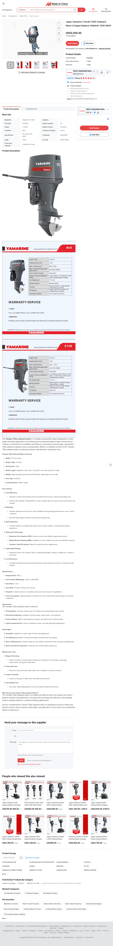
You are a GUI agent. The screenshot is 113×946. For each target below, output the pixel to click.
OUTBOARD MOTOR (9, 862)
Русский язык (49, 930)
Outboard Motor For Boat (32, 909)
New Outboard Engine (11, 909)
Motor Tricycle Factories (31, 904)
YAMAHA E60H (61, 870)
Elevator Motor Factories (52, 904)
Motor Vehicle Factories (73, 904)
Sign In (69, 99)
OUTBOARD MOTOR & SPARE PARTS (41, 862)
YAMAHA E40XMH (90, 870)
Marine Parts (23, 16)
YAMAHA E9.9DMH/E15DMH (12, 870)
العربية (81, 930)
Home (4, 16)
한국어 (87, 930)
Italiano (58, 930)
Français (40, 930)
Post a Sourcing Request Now (29, 764)
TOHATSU (87, 862)
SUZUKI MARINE (62, 862)
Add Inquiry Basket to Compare (33, 72)
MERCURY (60, 866)
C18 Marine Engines (32, 893)
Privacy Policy (89, 937)
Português (32, 930)
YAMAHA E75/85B (35, 870)
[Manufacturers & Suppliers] (56, 4)
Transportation (12, 16)
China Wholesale (54, 926)
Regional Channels (89, 926)
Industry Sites (77, 926)
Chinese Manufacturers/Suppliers (37, 926)
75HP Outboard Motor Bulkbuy (14, 914)
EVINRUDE (5, 866)
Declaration (79, 937)
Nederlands (73, 930)
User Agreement (69, 937)
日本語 (93, 930)
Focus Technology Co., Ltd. (42, 937)
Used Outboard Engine (93, 904)
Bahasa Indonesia (63, 932)
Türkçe (46, 932)
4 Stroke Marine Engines (12, 893)
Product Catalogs (33, 858)
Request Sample (104, 48)
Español (24, 930)
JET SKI (86, 866)
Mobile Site (53, 928)
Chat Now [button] (89, 43)
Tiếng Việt (53, 932)
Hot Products (9, 926)
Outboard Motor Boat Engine (76, 909)
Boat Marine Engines (50, 893)
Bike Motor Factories (11, 904)
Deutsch (65, 930)
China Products (20, 926)
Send (21, 760)
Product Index (101, 926)
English (17, 930)
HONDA (32, 866)
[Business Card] (108, 118)
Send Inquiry (72, 43)
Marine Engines (34, 16)
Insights (61, 928)
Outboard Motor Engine (54, 909)
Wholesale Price (66, 926)
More (4, 918)
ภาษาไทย (105, 930)
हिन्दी (99, 930)
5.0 (87, 112)
